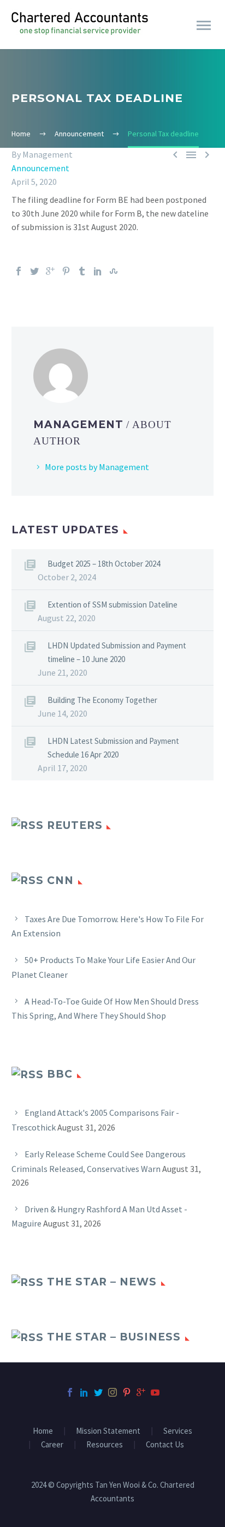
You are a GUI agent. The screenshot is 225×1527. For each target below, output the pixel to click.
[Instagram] (112, 1392)
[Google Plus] (50, 271)
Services (177, 1431)
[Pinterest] (66, 271)
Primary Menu (204, 25)
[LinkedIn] (97, 271)
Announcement (40, 168)
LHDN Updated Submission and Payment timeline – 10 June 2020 (117, 652)
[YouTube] (155, 1392)
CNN (60, 880)
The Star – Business (114, 1337)
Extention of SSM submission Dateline (112, 604)
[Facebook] (18, 271)
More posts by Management (97, 466)
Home (43, 1431)
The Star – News (102, 1282)
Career (52, 1445)
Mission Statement (108, 1431)
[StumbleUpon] (113, 271)
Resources (104, 1445)
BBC (60, 1074)
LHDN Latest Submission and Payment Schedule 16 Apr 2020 (113, 748)
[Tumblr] (82, 271)
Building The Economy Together (102, 700)
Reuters (75, 825)
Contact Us (165, 1445)
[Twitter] (34, 271)
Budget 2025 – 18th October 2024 (104, 563)
